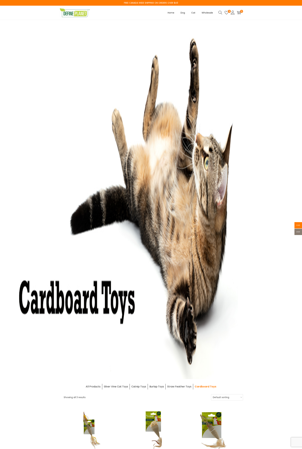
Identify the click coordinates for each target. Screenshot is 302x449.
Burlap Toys (156, 386)
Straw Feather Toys (179, 386)
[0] (226, 13)
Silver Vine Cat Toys (116, 386)
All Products (93, 386)
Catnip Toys (138, 386)
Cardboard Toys (205, 386)
